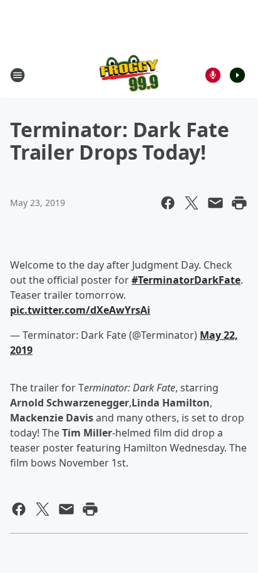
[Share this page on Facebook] (168, 203)
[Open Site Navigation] (17, 75)
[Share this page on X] (191, 203)
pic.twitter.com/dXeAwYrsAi (80, 310)
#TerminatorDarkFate (186, 280)
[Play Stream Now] (237, 75)
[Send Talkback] (212, 75)
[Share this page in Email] (215, 203)
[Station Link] (129, 74)
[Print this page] (239, 203)
